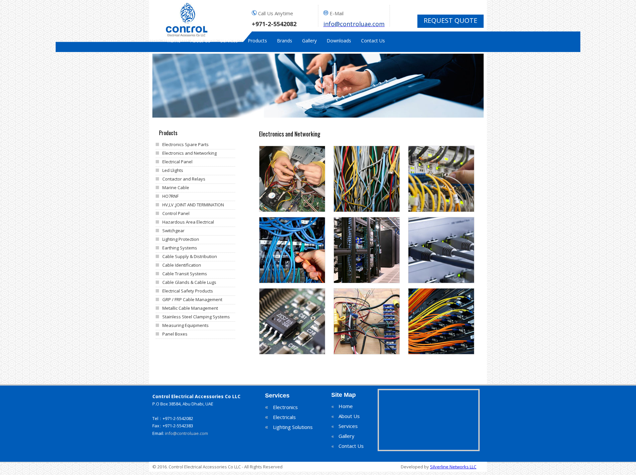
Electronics (281, 407)
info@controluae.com (186, 433)
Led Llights (172, 170)
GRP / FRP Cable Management (192, 299)
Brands (284, 41)
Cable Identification (181, 265)
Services (229, 41)
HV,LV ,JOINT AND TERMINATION (193, 205)
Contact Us (373, 41)
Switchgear (173, 231)
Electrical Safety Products (187, 291)
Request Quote (450, 20)
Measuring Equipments (185, 325)
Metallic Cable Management (190, 308)
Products (257, 41)
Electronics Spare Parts (185, 144)
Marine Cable (175, 187)
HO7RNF (170, 196)
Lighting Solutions (289, 427)
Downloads (339, 41)
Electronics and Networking (189, 153)
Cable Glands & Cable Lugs (189, 282)
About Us (200, 41)
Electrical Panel (177, 162)
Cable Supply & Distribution (189, 256)
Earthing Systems (179, 248)
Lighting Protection (180, 239)
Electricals (280, 417)
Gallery (309, 41)
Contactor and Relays (183, 179)
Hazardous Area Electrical (188, 222)
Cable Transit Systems (184, 274)
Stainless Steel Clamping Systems (196, 317)
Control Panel (175, 213)
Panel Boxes (174, 334)
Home (174, 41)
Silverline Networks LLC (453, 467)
